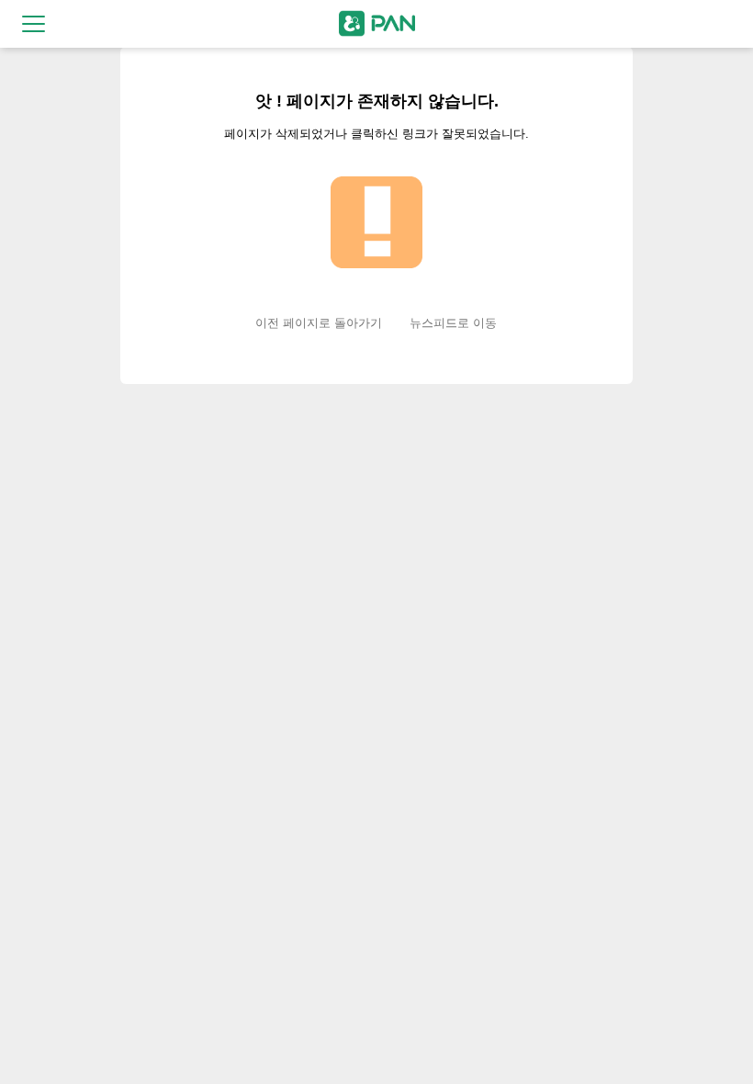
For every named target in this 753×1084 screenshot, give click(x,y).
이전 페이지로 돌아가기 (318, 323)
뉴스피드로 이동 (453, 323)
